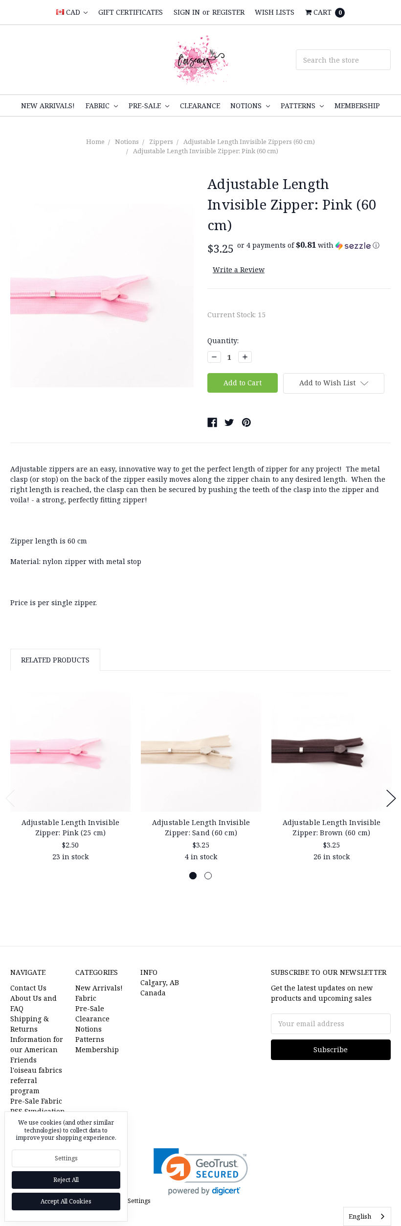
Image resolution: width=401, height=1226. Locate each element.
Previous (10, 798)
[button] (308, 245)
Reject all (66, 1180)
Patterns (299, 105)
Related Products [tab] (55, 659)
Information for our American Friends (36, 1049)
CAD (73, 12)
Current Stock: (236, 314)
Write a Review (239, 269)
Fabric (98, 105)
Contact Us (28, 987)
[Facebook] (212, 422)
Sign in (187, 12)
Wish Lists (274, 12)
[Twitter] (229, 422)
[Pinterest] (246, 422)
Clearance (200, 105)
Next (391, 798)
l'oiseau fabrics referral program (36, 1080)
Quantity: (223, 340)
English (360, 1216)
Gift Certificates (130, 12)
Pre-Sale (146, 105)
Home (95, 141)
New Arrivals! (48, 105)
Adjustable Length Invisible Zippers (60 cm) (249, 141)
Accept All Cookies (66, 1201)
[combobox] (367, 1216)
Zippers (161, 141)
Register (228, 12)
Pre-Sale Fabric (36, 1101)
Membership (357, 105)
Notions (247, 105)
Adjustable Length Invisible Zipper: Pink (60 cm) (205, 150)
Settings (66, 1158)
